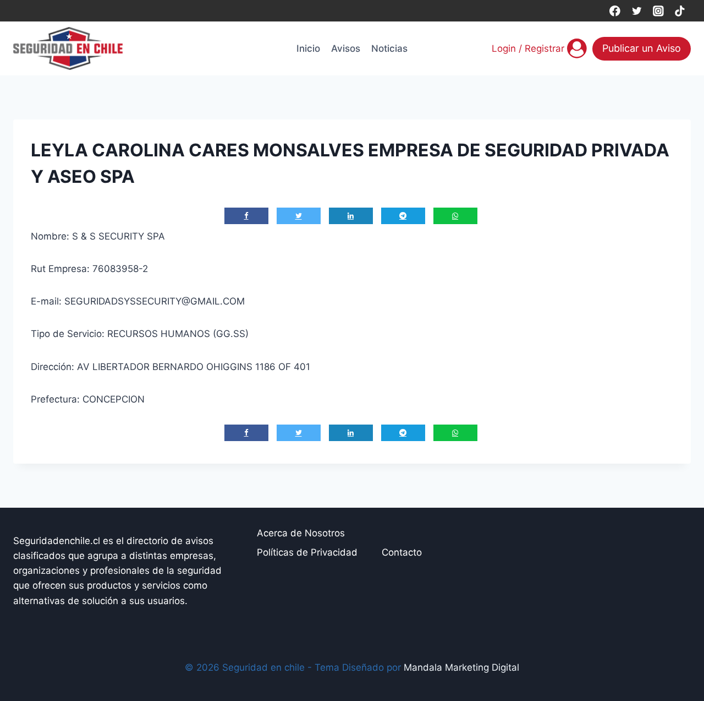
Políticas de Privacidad (307, 552)
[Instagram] (658, 10)
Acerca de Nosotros (301, 533)
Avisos (345, 48)
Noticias (389, 48)
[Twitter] (636, 10)
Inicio (308, 48)
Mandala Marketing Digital (461, 667)
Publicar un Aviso (641, 48)
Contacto (402, 552)
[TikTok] (680, 10)
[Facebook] (614, 10)
